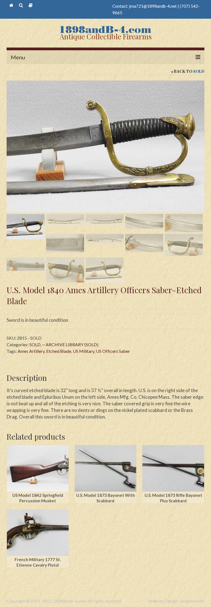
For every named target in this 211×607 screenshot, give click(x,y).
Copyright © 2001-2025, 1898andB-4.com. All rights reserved (64, 600)
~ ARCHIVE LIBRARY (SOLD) (70, 344)
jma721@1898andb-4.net (153, 6)
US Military (83, 351)
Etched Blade (58, 351)
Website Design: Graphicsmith (176, 600)
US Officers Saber (113, 351)
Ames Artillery (31, 351)
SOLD (198, 71)
